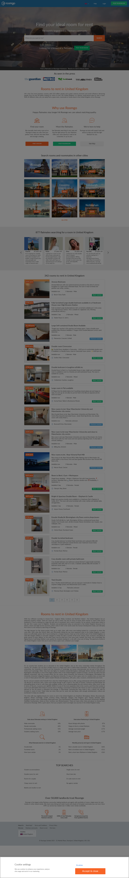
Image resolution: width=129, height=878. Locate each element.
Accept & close (90, 871)
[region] (64, 867)
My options (79, 865)
